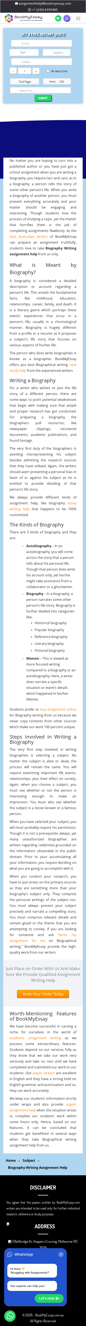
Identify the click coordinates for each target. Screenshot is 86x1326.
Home (11, 1160)
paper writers (44, 1073)
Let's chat (46, 1298)
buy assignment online (58, 709)
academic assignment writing (35, 1038)
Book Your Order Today (43, 993)
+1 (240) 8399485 (44, 10)
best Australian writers (29, 236)
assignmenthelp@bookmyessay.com (44, 3)
